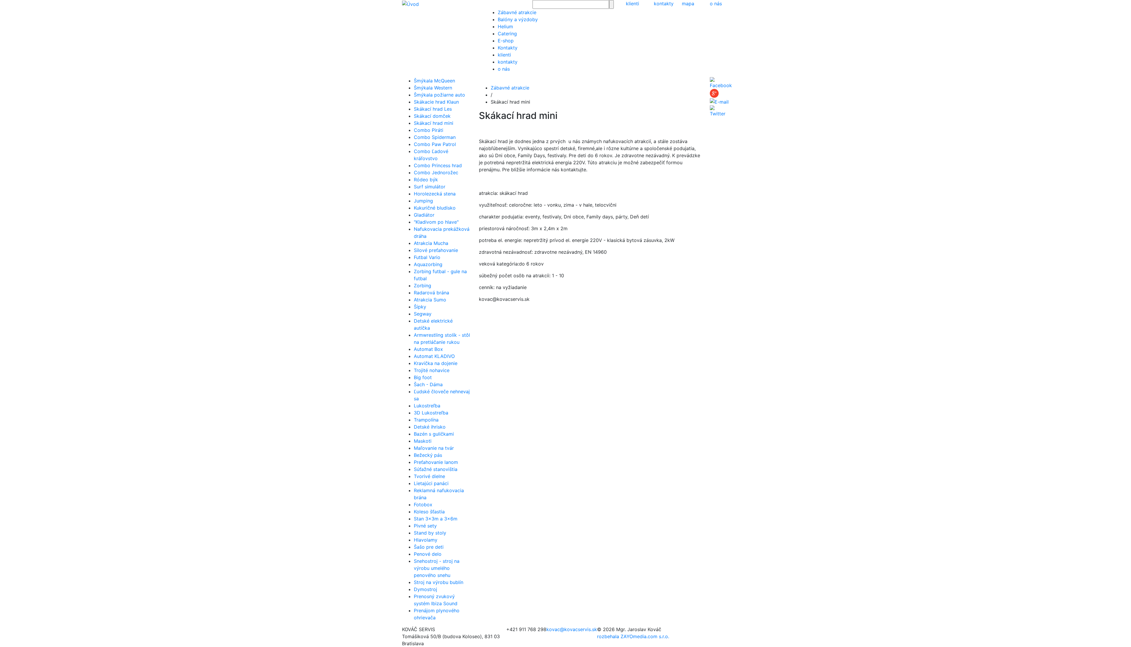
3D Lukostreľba (431, 413)
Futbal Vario (427, 257)
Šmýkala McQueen (434, 81)
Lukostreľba (427, 406)
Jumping (423, 201)
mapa (688, 3)
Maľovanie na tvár (434, 448)
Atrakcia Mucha (431, 243)
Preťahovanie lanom (436, 462)
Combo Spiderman (435, 137)
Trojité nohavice (431, 370)
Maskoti (422, 441)
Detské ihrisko (430, 427)
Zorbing (422, 285)
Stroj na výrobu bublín (438, 582)
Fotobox (423, 504)
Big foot (423, 377)
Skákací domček (432, 116)
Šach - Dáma (428, 384)
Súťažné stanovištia (435, 469)
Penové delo (428, 554)
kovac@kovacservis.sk (571, 629)
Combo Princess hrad (438, 165)
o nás (716, 3)
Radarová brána (431, 293)
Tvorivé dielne (429, 476)
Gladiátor (424, 215)
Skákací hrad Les (433, 109)
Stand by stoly (430, 533)
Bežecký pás (428, 455)
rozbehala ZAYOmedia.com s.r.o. (633, 636)
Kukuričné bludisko (435, 208)
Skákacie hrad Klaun (436, 102)
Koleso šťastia (429, 512)
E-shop (506, 41)
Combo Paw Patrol (435, 144)
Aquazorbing (428, 264)
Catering (507, 34)
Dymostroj (425, 589)
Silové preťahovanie (436, 250)
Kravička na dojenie (435, 363)
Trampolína (426, 420)
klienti (632, 3)
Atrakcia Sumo (430, 300)
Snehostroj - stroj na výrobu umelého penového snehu (436, 568)
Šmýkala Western (433, 88)
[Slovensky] (486, 3)
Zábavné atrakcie (517, 12)
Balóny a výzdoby (518, 19)
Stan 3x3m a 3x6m (435, 519)
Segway (422, 314)
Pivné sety (425, 526)
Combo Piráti (428, 130)
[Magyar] (489, 3)
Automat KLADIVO (434, 356)
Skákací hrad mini (433, 123)
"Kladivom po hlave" (436, 222)
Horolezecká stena (435, 194)
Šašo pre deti (429, 547)
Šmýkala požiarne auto (439, 95)
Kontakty (507, 48)
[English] (488, 3)
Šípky (420, 307)
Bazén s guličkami (434, 434)
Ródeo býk (426, 180)
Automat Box (428, 349)
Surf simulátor (429, 187)
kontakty (664, 3)
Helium (505, 26)
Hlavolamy (425, 540)
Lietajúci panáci (431, 483)
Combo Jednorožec (436, 172)
